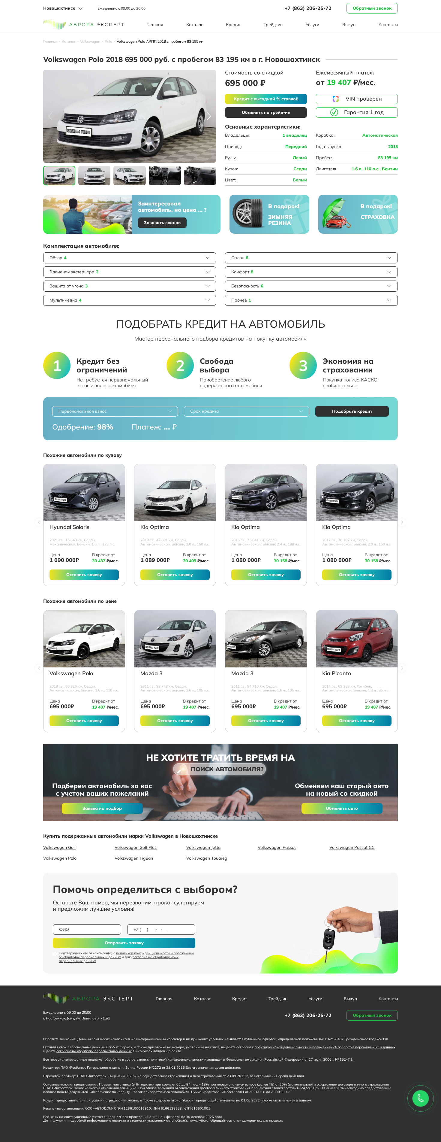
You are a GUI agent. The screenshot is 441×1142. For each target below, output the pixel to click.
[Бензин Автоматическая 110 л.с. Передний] (84, 638)
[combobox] (115, 411)
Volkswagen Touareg (206, 858)
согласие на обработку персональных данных (94, 1051)
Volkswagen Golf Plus (136, 847)
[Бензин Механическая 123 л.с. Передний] (84, 492)
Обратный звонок (372, 8)
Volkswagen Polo (71, 673)
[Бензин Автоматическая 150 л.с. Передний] (175, 492)
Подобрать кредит (352, 411)
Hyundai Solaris (69, 527)
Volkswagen (90, 41)
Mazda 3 (151, 673)
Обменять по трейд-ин (266, 112)
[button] (209, 116)
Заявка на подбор (102, 808)
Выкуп (349, 24)
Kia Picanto (336, 673)
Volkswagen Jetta (203, 847)
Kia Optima (154, 527)
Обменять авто (342, 808)
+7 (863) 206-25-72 (308, 8)
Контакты (388, 24)
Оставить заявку (84, 574)
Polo (108, 41)
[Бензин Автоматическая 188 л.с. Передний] (266, 492)
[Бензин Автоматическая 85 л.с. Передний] (357, 638)
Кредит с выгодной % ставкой (266, 99)
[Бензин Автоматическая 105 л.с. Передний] (175, 638)
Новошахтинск (59, 8)
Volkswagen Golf (59, 847)
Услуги (312, 24)
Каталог (194, 24)
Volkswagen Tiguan (134, 858)
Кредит (233, 24)
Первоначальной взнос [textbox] (82, 411)
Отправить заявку (124, 943)
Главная (154, 24)
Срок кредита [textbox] (204, 411)
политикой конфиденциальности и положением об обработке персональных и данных (126, 955)
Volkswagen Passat (277, 847)
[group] (129, 116)
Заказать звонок (162, 222)
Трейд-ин (273, 24)
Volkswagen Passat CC (352, 847)
